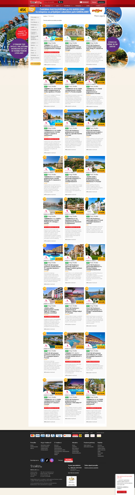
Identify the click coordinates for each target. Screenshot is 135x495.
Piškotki (56, 454)
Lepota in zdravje (101, 448)
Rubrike (100, 442)
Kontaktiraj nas (57, 446)
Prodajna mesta (44, 448)
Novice (73, 445)
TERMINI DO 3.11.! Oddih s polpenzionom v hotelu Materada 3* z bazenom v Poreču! (52, 179)
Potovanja (49, 5)
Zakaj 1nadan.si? (87, 445)
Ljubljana (33, 5)
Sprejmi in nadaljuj (122, 492)
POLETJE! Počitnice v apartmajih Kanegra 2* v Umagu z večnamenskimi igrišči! (94, 310)
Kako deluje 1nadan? (45, 445)
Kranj (33, 50)
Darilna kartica (35, 63)
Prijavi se (94, 2)
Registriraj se (101, 2)
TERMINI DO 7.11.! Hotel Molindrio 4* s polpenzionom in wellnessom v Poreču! (94, 91)
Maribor (34, 45)
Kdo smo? (56, 445)
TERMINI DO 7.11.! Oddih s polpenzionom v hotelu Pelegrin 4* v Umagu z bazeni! (52, 221)
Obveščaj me (85, 2)
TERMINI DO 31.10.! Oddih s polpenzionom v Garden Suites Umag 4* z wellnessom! (94, 402)
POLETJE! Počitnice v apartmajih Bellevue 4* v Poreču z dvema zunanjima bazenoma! (94, 267)
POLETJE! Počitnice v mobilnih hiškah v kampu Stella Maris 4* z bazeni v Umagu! (73, 47)
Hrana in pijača (101, 446)
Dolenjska (34, 55)
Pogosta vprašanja (45, 446)
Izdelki (89, 5)
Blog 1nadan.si (75, 448)
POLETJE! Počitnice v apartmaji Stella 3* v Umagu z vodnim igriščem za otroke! (73, 267)
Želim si (32, 448)
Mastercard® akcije (76, 452)
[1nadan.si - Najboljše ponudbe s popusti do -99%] (35, 2)
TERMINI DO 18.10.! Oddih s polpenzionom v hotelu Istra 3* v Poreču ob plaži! (73, 90)
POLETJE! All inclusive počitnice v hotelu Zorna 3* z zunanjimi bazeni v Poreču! (52, 355)
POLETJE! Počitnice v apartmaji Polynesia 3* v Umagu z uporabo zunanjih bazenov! (73, 179)
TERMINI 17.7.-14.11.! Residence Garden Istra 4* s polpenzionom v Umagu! (52, 46)
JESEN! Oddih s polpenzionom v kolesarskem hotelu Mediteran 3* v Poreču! (93, 179)
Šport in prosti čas (101, 449)
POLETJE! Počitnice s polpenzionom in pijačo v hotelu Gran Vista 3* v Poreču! (94, 133)
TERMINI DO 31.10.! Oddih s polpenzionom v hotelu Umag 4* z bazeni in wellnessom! (52, 133)
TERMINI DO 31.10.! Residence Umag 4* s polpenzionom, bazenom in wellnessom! (73, 221)
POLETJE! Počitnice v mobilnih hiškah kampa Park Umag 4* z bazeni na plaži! (94, 47)
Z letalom (99, 5)
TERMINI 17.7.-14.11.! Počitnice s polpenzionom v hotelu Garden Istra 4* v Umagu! (73, 355)
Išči (61, 2)
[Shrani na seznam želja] (61, 26)
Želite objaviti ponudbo (88, 446)
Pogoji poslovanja (58, 448)
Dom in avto (100, 452)
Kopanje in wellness (34, 33)
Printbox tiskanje (44, 449)
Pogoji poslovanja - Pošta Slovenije (61, 451)
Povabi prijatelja (75, 451)
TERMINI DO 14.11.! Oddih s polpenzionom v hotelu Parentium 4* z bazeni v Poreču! (52, 402)
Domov (31, 445)
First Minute (68, 5)
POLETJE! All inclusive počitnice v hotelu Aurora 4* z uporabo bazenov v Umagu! (52, 267)
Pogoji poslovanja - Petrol (59, 449)
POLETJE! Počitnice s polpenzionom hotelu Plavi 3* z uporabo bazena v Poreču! (73, 133)
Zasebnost (56, 452)
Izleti (58, 5)
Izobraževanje (101, 456)
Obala (33, 53)
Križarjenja (79, 5)
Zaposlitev (74, 446)
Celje (33, 48)
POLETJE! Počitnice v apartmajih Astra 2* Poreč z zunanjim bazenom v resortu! (94, 221)
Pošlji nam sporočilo (74, 472)
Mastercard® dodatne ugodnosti (34, 38)
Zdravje (99, 454)
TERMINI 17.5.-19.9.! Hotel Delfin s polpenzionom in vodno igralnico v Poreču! (52, 90)
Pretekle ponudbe (34, 446)
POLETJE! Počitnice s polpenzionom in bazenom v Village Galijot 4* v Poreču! (73, 310)
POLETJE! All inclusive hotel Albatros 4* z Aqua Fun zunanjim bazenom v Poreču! (94, 355)
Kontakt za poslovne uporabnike (91, 467)
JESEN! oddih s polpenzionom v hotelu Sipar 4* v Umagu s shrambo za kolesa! (51, 310)
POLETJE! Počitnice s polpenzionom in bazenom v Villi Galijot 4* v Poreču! (73, 402)
